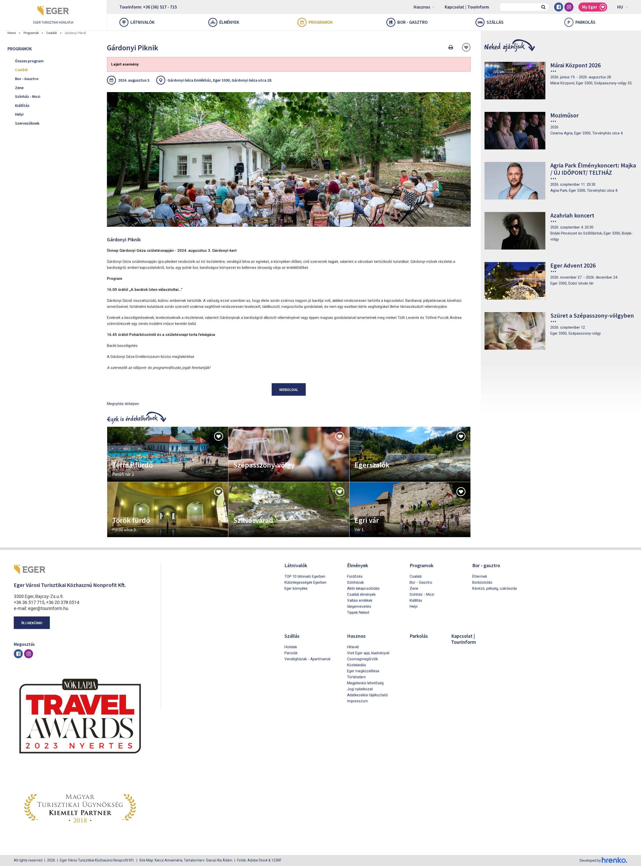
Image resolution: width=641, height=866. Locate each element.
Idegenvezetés (359, 606)
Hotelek (290, 647)
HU (620, 7)
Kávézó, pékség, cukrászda (494, 588)
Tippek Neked (358, 612)
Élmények (229, 22)
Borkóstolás (482, 582)
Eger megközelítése (363, 671)
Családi (51, 33)
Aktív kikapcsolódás (363, 588)
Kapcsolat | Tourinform (467, 7)
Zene (19, 87)
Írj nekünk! (31, 622)
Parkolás (581, 22)
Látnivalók (142, 22)
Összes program (29, 60)
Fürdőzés (355, 576)
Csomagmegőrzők (362, 659)
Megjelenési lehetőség (365, 683)
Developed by (591, 860)
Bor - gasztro (412, 22)
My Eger (589, 7)
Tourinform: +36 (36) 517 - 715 (148, 7)
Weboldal (288, 389)
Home (12, 33)
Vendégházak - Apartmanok (307, 659)
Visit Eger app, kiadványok (368, 653)
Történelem (356, 677)
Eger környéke (295, 588)
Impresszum (357, 701)
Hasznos (422, 7)
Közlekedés (356, 665)
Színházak (355, 582)
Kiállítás (22, 105)
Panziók (290, 653)
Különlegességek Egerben (305, 582)
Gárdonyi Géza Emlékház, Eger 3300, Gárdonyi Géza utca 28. (220, 80)
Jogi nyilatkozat (360, 689)
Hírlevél (353, 647)
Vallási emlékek (359, 600)
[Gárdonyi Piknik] (289, 159)
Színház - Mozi (27, 96)
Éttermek (479, 576)
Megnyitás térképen (123, 403)
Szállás (495, 22)
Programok (320, 22)
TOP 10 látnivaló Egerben (304, 576)
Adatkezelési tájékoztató (367, 695)
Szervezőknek (27, 123)
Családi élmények (361, 594)
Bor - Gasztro (27, 78)
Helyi (19, 114)
